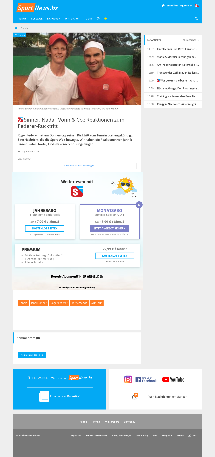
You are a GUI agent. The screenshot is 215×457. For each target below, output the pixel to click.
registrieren (186, 5)
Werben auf (59, 378)
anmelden (172, 5)
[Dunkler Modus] (163, 5)
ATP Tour (96, 303)
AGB (155, 435)
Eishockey (53, 18)
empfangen (161, 396)
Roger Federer (59, 303)
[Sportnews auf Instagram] (128, 379)
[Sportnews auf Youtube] (173, 379)
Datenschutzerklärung (96, 435)
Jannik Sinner (39, 303)
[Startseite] (16, 28)
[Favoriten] (105, 18)
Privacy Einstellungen (121, 435)
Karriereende (79, 303)
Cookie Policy (142, 435)
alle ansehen (190, 39)
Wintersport (73, 18)
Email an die (64, 396)
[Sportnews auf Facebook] (146, 379)
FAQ (194, 435)
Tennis (23, 18)
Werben (180, 435)
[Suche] (196, 18)
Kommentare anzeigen (32, 355)
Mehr (88, 18)
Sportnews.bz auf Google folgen (79, 165)
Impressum (76, 435)
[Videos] (98, 18)
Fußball (36, 18)
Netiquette (167, 435)
